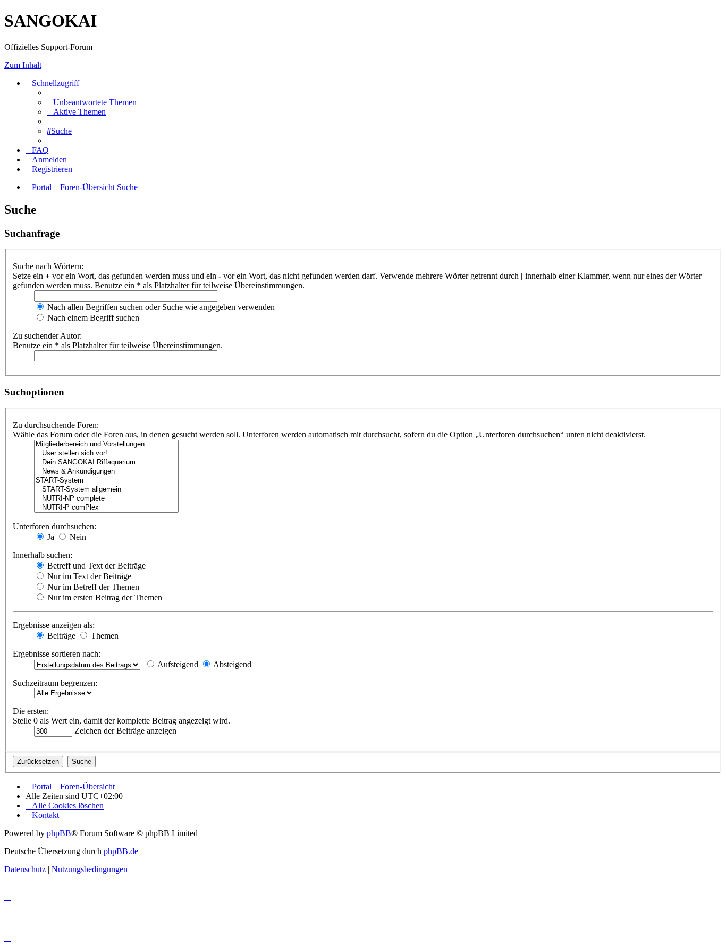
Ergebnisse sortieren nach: (56, 653)
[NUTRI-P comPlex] (106, 507)
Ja (49, 536)
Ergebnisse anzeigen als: (54, 625)
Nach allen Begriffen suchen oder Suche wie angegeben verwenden (160, 307)
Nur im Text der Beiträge (88, 576)
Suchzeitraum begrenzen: (55, 682)
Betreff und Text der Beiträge (95, 565)
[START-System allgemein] (106, 489)
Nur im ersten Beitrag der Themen (103, 597)
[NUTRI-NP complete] (106, 498)
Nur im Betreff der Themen (92, 586)
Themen (104, 635)
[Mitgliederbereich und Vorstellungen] (106, 444)
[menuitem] (92, 102)
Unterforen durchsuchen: (54, 526)
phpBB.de (121, 851)
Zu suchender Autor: (47, 335)
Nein (76, 536)
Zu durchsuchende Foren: (56, 424)
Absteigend (231, 664)
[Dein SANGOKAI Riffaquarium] (106, 462)
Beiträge (60, 635)
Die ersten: (31, 711)
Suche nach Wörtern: (48, 266)
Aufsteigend (177, 664)
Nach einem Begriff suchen (92, 317)
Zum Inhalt (22, 65)
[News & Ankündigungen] (106, 471)
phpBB (59, 833)
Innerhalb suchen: (42, 554)
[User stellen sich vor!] (106, 453)
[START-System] (106, 480)
